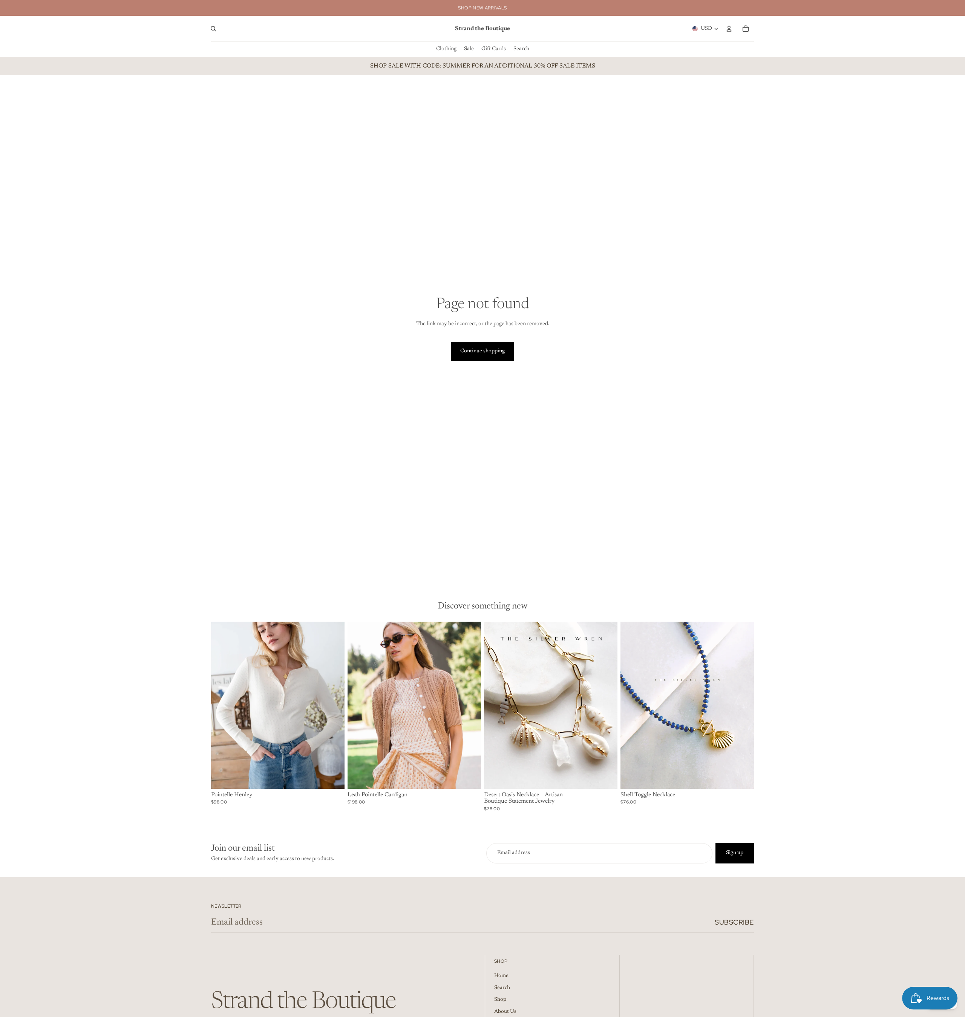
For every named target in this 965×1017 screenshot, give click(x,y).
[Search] (213, 28)
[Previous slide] (222, 705)
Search (502, 988)
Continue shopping (482, 351)
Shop (500, 999)
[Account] (729, 28)
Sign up (734, 853)
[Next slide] (333, 705)
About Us (505, 1011)
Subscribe (734, 922)
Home (501, 976)
